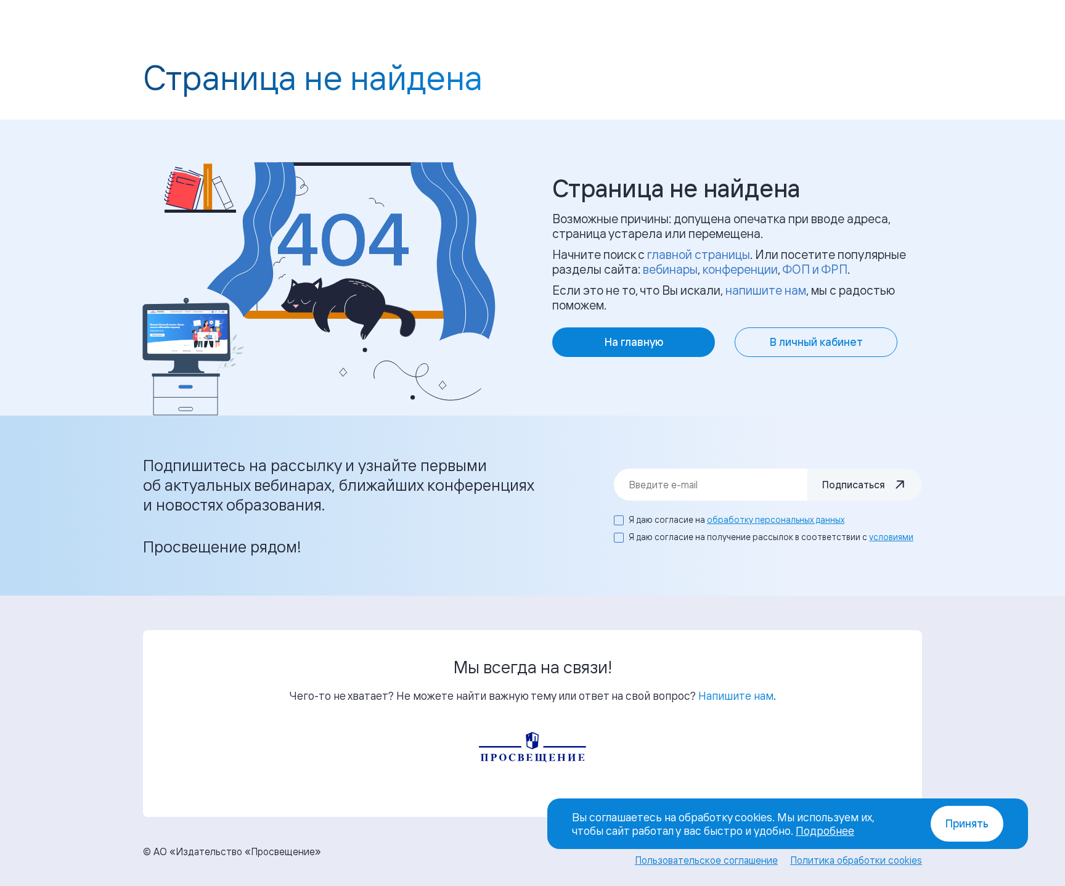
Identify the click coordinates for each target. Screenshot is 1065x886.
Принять (967, 823)
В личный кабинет (816, 342)
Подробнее (825, 830)
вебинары (670, 269)
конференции (740, 269)
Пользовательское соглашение (706, 860)
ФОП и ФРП (814, 269)
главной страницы (698, 254)
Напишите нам (735, 695)
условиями (891, 536)
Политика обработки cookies (856, 860)
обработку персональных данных (775, 519)
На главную (634, 342)
